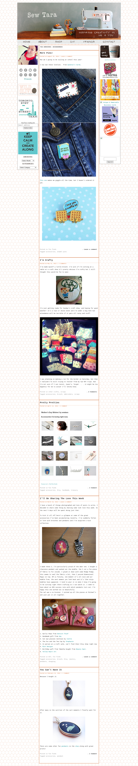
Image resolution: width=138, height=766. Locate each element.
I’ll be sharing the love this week (62, 498)
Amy (60, 636)
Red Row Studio (53, 484)
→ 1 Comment (92, 488)
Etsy (59, 490)
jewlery (72, 659)
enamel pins (62, 252)
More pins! (46, 53)
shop (77, 746)
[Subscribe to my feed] (25, 76)
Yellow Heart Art (49, 652)
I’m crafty (46, 260)
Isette (69, 639)
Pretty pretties (49, 402)
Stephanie (70, 641)
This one (43, 180)
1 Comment (63, 406)
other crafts (54, 392)
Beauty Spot (81, 649)
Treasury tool (44, 484)
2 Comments (62, 263)
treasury (74, 490)
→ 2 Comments (92, 392)
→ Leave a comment (89, 249)
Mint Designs (47, 646)
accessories (50, 252)
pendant (60, 756)
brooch (59, 394)
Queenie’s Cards (73, 65)
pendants (43, 661)
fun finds (52, 249)
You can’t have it (51, 670)
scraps (63, 392)
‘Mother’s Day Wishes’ (50, 412)
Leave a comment (66, 56)
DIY (50, 657)
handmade (65, 490)
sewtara (65, 412)
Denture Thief (62, 634)
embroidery (68, 394)
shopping (52, 661)
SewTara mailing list (28, 123)
